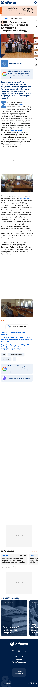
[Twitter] (36, 41)
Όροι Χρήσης (19, 656)
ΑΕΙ (15, 359)
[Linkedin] (36, 47)
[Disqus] (19, 410)
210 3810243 (19, 674)
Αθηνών (21, 104)
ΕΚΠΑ (3, 354)
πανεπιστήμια (6, 359)
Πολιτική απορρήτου (19, 662)
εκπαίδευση (11, 598)
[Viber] (36, 53)
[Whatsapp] (36, 59)
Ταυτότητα (19, 665)
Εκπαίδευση (5, 18)
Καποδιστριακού (16, 130)
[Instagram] (19, 651)
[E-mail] (36, 65)
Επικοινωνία (19, 659)
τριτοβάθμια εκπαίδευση (16, 354)
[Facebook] (36, 35)
